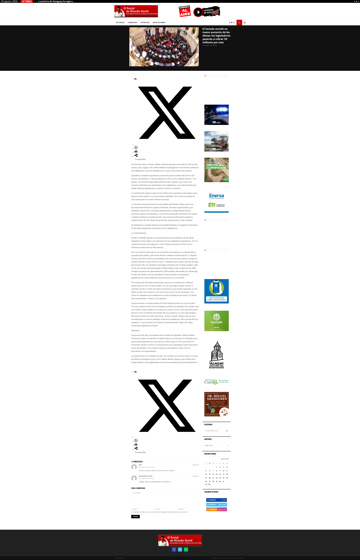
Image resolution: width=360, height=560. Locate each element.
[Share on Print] (136, 152)
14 (213, 474)
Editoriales (120, 22)
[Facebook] (230, 22)
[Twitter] (232, 22)
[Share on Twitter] (167, 144)
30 (220, 481)
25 (227, 478)
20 (209, 478)
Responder (196, 465)
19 (206, 478)
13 (209, 474)
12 (206, 474)
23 (220, 478)
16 (220, 474)
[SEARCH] (227, 431)
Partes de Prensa (159, 22)
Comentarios (132, 22)
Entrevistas (145, 22)
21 (213, 478)
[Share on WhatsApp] (136, 148)
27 (209, 481)
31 (223, 481)
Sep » (209, 484)
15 (216, 474)
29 (216, 481)
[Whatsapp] (234, 22)
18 (227, 474)
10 (223, 471)
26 (206, 481)
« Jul (205, 484)
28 (213, 481)
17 (223, 474)
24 (223, 478)
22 (216, 478)
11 (227, 471)
